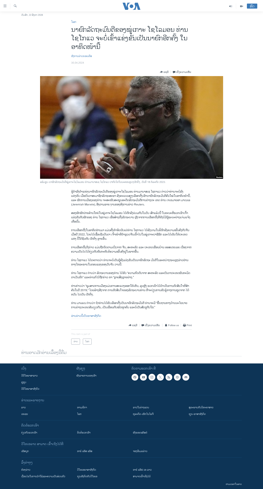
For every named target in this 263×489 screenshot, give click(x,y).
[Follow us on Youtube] (143, 377)
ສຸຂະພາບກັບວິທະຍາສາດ (201, 407)
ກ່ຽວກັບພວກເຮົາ (29, 433)
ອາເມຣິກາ (82, 407)
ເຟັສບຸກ (25, 451)
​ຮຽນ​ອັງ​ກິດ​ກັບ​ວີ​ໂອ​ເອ (87, 476)
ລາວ (23, 407)
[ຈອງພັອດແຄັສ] (185, 377)
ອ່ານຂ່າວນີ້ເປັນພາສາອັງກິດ (86, 316)
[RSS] (168, 377)
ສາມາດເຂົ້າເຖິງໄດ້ (142, 476)
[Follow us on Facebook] (135, 377)
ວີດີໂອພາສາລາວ (29, 376)
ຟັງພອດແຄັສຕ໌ (140, 433)
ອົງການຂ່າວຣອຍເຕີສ (81, 56)
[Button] (164, 72)
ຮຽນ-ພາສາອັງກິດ (197, 414)
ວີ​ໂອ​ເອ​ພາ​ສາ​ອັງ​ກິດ (86, 470)
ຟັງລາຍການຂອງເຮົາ (86, 376)
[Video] (241, 6)
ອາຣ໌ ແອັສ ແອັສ (84, 451)
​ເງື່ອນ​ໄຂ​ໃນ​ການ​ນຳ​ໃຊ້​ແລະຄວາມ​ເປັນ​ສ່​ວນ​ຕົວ (43, 476)
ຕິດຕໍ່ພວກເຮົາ (84, 433)
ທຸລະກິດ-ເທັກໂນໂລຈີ (143, 414)
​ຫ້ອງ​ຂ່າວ (25, 470)
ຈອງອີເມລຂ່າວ (140, 451)
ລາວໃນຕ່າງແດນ (141, 407)
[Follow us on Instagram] (151, 377)
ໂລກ (73, 22)
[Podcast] (177, 377)
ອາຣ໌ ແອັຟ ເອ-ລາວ (142, 470)
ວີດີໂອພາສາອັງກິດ (30, 389)
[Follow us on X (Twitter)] (160, 377)
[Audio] (230, 6)
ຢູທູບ (23, 382)
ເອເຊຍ (24, 414)
